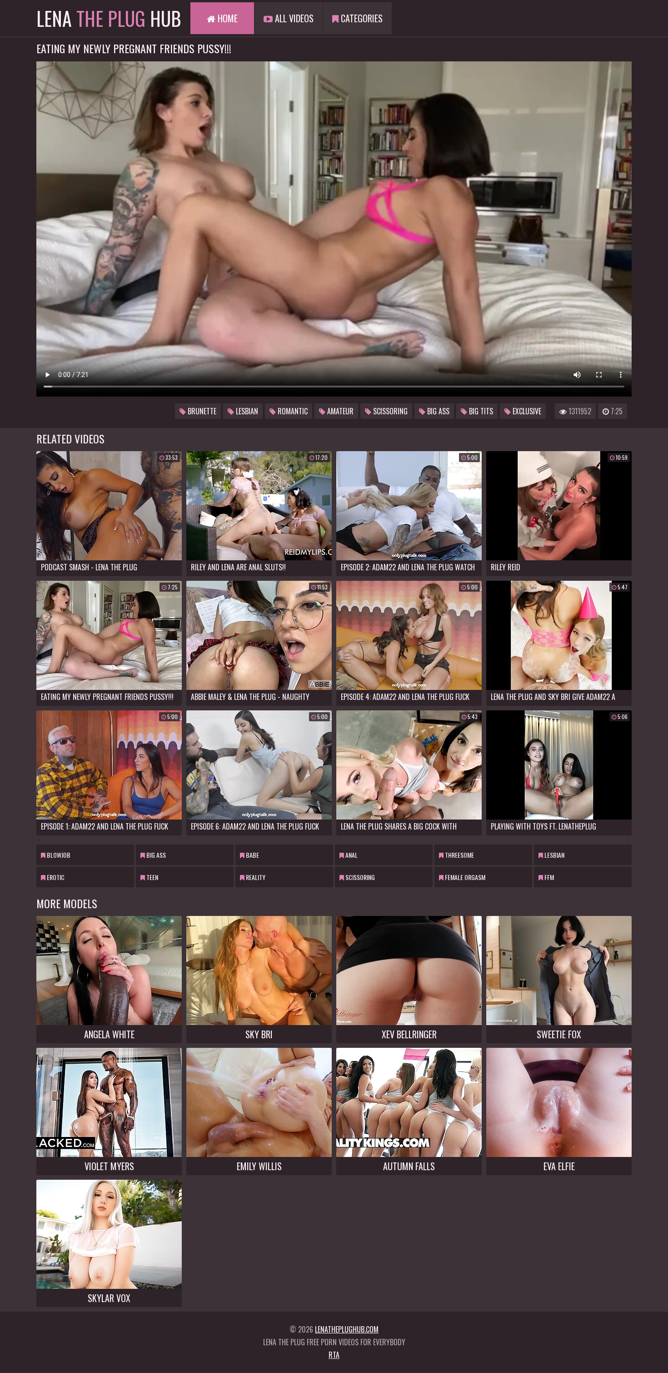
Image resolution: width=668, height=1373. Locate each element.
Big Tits (480, 411)
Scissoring (389, 411)
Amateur (339, 411)
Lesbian (246, 411)
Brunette (201, 411)
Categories (361, 18)
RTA (334, 1354)
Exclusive (526, 411)
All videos (293, 18)
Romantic (292, 411)
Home (226, 18)
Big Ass (437, 411)
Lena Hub (108, 18)
